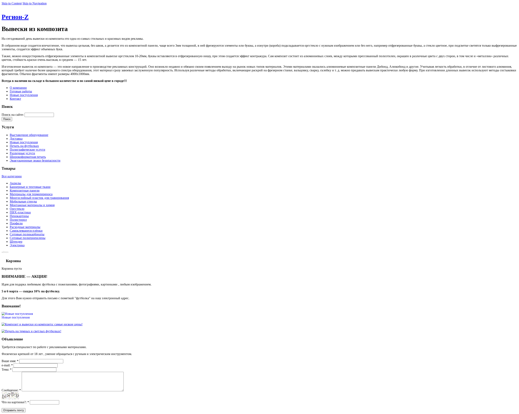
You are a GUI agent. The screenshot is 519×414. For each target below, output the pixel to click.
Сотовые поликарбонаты (27, 234)
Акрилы (15, 183)
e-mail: (7, 365)
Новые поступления (24, 95)
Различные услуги (22, 153)
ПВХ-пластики (20, 212)
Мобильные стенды (23, 201)
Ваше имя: (10, 361)
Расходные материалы (25, 227)
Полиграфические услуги (27, 149)
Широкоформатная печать (28, 157)
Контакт (15, 98)
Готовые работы (21, 91)
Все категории (12, 176)
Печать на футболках (24, 146)
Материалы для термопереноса (31, 194)
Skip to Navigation (35, 3)
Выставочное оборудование (29, 135)
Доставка (16, 138)
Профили (16, 223)
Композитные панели (25, 190)
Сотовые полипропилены (27, 238)
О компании (18, 87)
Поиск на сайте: (13, 114)
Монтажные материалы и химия (32, 205)
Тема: (7, 369)
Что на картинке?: (15, 402)
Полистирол (18, 219)
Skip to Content (12, 3)
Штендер (16, 241)
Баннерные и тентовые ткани (30, 187)
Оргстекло (17, 208)
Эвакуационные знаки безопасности (35, 160)
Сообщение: (11, 390)
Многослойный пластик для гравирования (39, 197)
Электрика (17, 245)
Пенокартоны (19, 216)
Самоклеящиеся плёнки (26, 230)
